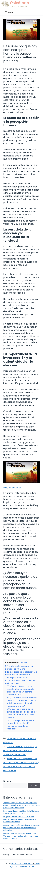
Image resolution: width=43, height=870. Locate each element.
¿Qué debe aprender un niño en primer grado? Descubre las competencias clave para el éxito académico (21, 805)
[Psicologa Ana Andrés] (15, 4)
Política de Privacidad (21, 863)
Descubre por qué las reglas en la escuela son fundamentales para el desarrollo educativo (21, 827)
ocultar (24, 662)
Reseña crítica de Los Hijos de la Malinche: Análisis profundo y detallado (21, 812)
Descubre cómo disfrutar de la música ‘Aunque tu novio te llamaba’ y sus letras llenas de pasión (20, 836)
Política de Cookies (25, 866)
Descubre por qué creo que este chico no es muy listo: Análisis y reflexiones (20, 750)
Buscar (7, 781)
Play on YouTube (12, 487)
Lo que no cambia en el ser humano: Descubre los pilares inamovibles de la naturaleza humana (19, 819)
